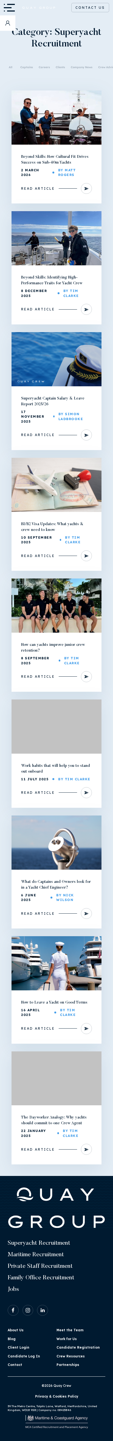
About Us (16, 1330)
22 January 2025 (33, 1133)
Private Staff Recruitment (40, 1266)
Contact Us (90, 7)
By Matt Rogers (67, 172)
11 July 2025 (35, 779)
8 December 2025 (34, 293)
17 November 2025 (32, 416)
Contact (15, 1365)
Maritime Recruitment (36, 1255)
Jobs (13, 1289)
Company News (81, 67)
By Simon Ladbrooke (70, 416)
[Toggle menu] (7, 7)
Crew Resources (70, 1356)
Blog (12, 1339)
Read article (38, 188)
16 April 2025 (30, 1012)
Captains (26, 67)
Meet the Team (69, 1330)
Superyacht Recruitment (39, 1243)
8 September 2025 (35, 660)
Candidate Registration (78, 1347)
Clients (60, 67)
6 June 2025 (28, 897)
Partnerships (67, 1365)
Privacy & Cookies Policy (56, 1396)
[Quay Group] (35, 8)
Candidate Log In (24, 1356)
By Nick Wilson (65, 897)
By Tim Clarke (71, 293)
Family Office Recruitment (41, 1278)
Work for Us (66, 1339)
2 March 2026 (30, 172)
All (10, 67)
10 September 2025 (36, 539)
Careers (44, 67)
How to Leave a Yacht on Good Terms (54, 1003)
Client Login (18, 1347)
